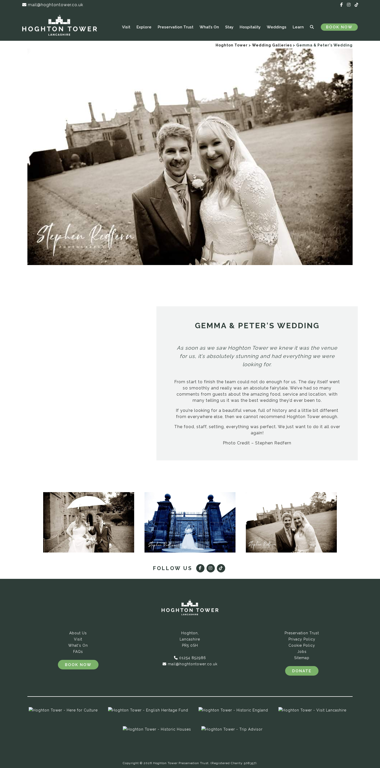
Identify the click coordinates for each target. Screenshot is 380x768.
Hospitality (250, 27)
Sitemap (301, 658)
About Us (78, 633)
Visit (126, 27)
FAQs (78, 652)
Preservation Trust (175, 27)
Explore (143, 27)
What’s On (209, 27)
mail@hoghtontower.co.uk (55, 4)
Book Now (339, 27)
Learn (298, 27)
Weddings (276, 27)
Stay (229, 27)
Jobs (302, 652)
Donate (301, 671)
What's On (78, 645)
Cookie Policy (301, 645)
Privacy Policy (301, 639)
